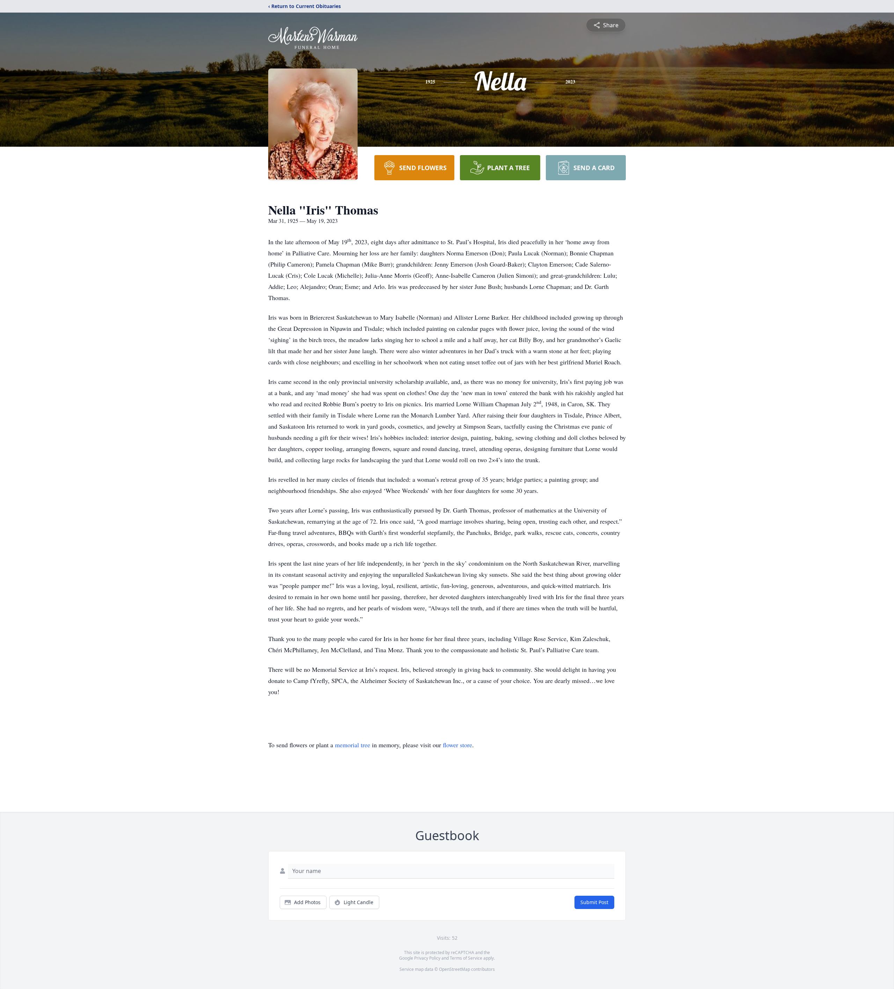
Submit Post (594, 902)
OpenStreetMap (454, 969)
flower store (457, 745)
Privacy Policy (427, 958)
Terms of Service (466, 958)
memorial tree (352, 745)
